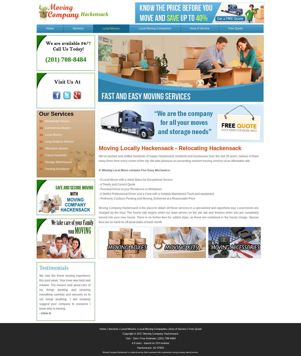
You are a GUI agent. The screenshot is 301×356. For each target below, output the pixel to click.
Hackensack (94, 14)
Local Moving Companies (155, 28)
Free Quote (235, 28)
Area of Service (200, 28)
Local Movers (111, 28)
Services (78, 28)
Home (50, 28)
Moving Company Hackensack (160, 333)
